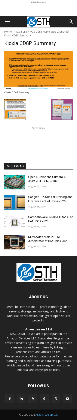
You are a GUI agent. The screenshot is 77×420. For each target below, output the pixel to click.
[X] (56, 398)
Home (8, 31)
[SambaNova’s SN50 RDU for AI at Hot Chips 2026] (14, 222)
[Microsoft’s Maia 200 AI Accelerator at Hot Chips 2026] (14, 242)
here (38, 365)
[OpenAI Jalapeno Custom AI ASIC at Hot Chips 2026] (14, 182)
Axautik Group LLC (47, 415)
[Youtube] (67, 398)
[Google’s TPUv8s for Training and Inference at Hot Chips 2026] (14, 202)
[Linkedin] (21, 398)
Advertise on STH (38, 329)
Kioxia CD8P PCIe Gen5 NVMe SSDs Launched (42, 31)
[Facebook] (9, 398)
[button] (7, 21)
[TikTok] (44, 398)
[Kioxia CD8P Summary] (38, 70)
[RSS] (32, 398)
